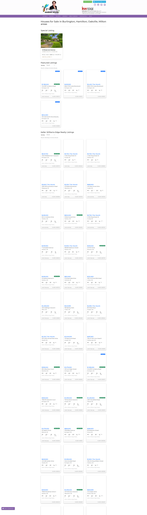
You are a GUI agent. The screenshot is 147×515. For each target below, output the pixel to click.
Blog (90, 16)
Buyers (51, 16)
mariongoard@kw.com (100, 1)
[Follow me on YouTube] (104, 4)
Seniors (65, 16)
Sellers (58, 16)
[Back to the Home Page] (57, 7)
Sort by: (43, 65)
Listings (45, 16)
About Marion (73, 16)
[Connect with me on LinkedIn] (101, 4)
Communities (84, 16)
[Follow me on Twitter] (98, 4)
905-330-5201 (88, 1)
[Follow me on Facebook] (95, 4)
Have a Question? (9, 508)
